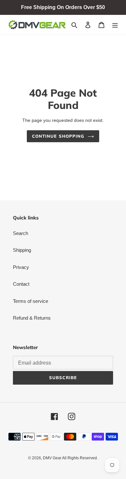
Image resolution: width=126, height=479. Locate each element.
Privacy (21, 267)
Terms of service (30, 301)
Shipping (22, 250)
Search (20, 233)
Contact (21, 284)
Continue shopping (58, 136)
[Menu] (115, 25)
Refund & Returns (32, 318)
